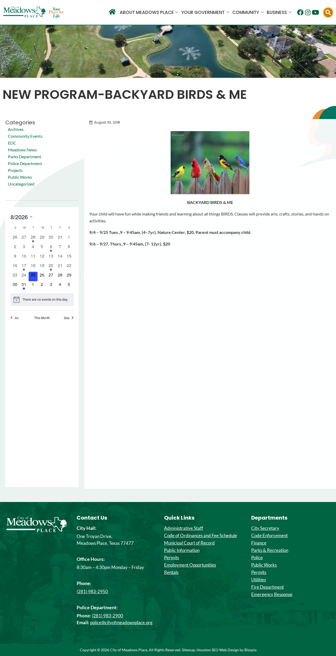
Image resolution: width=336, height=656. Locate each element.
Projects (15, 170)
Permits (171, 557)
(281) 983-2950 (92, 591)
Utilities (258, 579)
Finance (258, 543)
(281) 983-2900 (107, 615)
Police (257, 557)
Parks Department (24, 156)
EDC (12, 142)
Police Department (25, 163)
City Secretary (265, 528)
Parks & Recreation (269, 550)
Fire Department (267, 587)
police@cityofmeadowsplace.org (121, 622)
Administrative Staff (183, 528)
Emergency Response (271, 594)
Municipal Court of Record (189, 543)
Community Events (25, 136)
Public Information (182, 550)
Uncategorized (21, 183)
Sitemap (188, 650)
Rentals (171, 572)
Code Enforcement (269, 535)
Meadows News (22, 149)
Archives (16, 129)
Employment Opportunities (190, 565)
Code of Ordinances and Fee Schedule (200, 535)
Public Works (20, 177)
